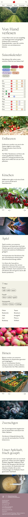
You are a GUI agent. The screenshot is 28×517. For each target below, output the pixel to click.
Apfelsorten (9, 5)
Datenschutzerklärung (7, 509)
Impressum (4, 511)
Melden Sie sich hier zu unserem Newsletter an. (14, 496)
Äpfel (3, 5)
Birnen (15, 5)
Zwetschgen (22, 5)
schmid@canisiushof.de (7, 506)
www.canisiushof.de (6, 507)
